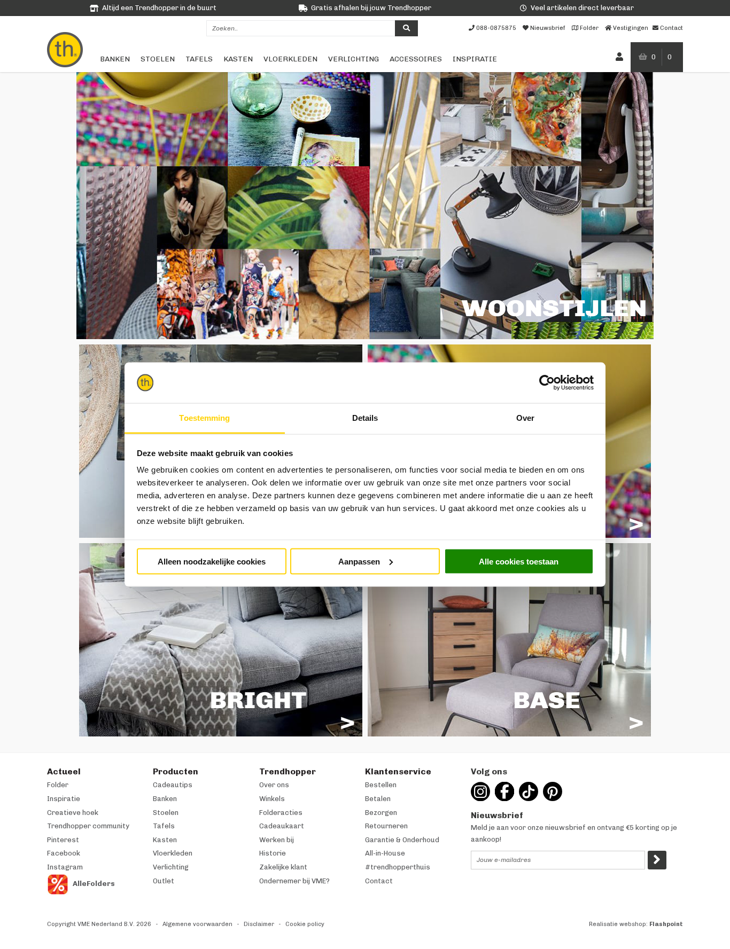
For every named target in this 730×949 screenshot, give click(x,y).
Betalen (378, 799)
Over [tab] (525, 417)
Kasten (238, 59)
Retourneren (386, 826)
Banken (115, 59)
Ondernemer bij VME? (294, 881)
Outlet (163, 881)
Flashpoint (666, 924)
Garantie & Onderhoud (402, 840)
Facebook (63, 853)
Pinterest (63, 840)
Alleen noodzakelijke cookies (212, 561)
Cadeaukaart (281, 826)
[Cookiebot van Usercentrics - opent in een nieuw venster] (547, 383)
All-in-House (385, 853)
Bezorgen (381, 813)
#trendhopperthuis (397, 867)
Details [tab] (365, 417)
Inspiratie (475, 59)
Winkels (272, 799)
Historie (272, 853)
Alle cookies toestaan (518, 561)
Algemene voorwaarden (197, 924)
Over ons (274, 785)
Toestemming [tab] (204, 417)
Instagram (65, 867)
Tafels (199, 59)
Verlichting (353, 59)
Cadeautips (172, 785)
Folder (57, 785)
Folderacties (280, 813)
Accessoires (416, 59)
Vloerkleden (290, 59)
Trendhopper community (88, 826)
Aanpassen (359, 561)
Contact (379, 881)
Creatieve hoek (72, 813)
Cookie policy (304, 924)
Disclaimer (259, 924)
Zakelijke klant (283, 867)
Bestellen (381, 785)
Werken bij (276, 840)
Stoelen (158, 59)
